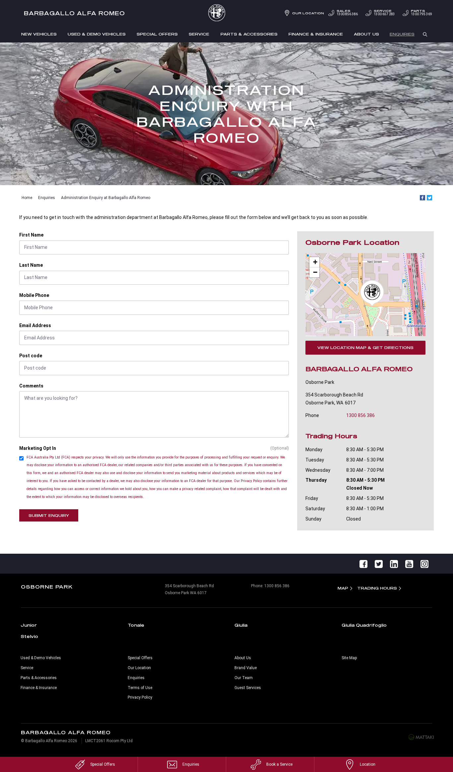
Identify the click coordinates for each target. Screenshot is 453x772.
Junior (29, 625)
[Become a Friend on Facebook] (363, 564)
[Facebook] (422, 197)
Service (199, 34)
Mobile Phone (34, 295)
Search (425, 34)
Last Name (31, 265)
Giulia (240, 625)
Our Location (308, 13)
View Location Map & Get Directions (365, 347)
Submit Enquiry (49, 515)
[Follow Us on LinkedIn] (394, 564)
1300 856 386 (347, 12)
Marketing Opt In (37, 448)
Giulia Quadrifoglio (364, 625)
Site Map (349, 658)
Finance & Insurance (316, 34)
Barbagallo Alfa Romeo (74, 13)
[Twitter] (429, 197)
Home (27, 197)
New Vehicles (39, 34)
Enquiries (402, 34)
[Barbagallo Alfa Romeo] (226, 13)
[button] (372, 293)
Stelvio (29, 636)
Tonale (136, 625)
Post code (30, 355)
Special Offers (157, 34)
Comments (31, 385)
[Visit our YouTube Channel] (409, 564)
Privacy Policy (140, 697)
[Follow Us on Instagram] (424, 564)
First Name (31, 235)
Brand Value (245, 668)
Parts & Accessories (249, 34)
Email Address (35, 325)
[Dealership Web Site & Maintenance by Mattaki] (421, 736)
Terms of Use (140, 687)
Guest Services (247, 687)
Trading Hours (377, 588)
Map (343, 588)
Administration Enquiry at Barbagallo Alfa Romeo (105, 197)
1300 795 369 (421, 12)
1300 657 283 (384, 12)
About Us (366, 34)
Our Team (243, 677)
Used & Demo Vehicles (97, 34)
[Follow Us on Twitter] (378, 564)
